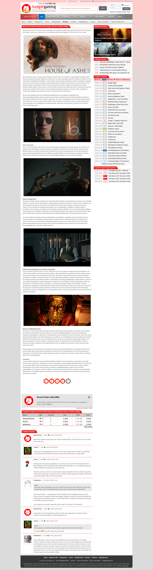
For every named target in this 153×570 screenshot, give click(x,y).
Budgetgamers (83, 22)
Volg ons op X (72, 1)
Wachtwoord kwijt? (121, 11)
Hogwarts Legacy (111, 129)
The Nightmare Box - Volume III (118, 170)
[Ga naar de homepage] (38, 9)
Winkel (25, 415)
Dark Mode (130, 1)
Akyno (36, 459)
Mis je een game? (103, 22)
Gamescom (111, 139)
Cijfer (41, 415)
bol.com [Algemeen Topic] (116, 96)
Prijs (65, 415)
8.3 (42, 418)
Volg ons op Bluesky (85, 1)
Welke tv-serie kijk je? (115, 134)
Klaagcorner (112, 137)
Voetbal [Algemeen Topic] (116, 142)
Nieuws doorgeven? (117, 22)
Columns (73, 22)
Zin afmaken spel (113, 115)
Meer (120, 17)
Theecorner (111, 91)
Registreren (113, 11)
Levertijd (51, 415)
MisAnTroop (37, 435)
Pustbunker (37, 480)
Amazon (110, 118)
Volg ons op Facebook (100, 1)
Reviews (65, 22)
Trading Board (55, 22)
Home (23, 22)
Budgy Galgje (112, 83)
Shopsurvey (39, 22)
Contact (93, 22)
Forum (47, 22)
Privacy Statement (82, 560)
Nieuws (30, 22)
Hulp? (128, 11)
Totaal (88, 415)
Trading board (78, 557)
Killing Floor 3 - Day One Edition (116, 99)
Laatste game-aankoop (115, 85)
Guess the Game (113, 107)
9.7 (42, 424)
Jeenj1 (36, 447)
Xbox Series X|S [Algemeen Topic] (119, 88)
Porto (78, 415)
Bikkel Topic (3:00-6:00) (115, 123)
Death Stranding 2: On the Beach (116, 161)
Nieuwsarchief (53, 557)
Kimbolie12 (37, 535)
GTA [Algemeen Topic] (115, 147)
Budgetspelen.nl (107, 560)
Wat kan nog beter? (114, 94)
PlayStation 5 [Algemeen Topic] (118, 145)
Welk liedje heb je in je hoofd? (117, 153)
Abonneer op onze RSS (117, 1)
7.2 (42, 421)
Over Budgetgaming (62, 560)
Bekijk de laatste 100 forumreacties (113, 164)
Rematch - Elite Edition (113, 126)
